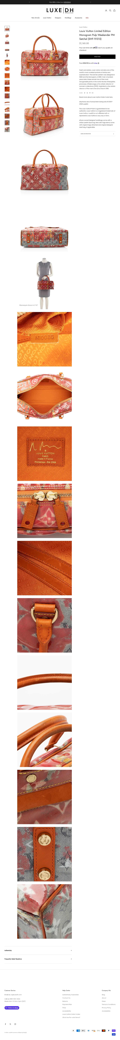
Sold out (97, 57)
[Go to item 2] (7, 35)
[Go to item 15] (7, 122)
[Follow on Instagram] (15, 1024)
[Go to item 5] (7, 55)
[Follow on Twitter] (10, 1024)
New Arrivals (35, 18)
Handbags (68, 18)
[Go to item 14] (7, 116)
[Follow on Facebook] (5, 1024)
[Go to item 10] (7, 89)
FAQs (64, 1008)
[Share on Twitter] (87, 93)
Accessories (78, 18)
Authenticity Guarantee (70, 995)
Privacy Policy (106, 1008)
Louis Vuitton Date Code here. (102, 97)
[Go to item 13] (7, 109)
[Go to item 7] (7, 69)
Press (104, 1001)
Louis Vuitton (47, 18)
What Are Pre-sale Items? (71, 1017)
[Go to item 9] (7, 82)
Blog (103, 995)
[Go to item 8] (7, 75)
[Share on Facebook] (84, 93)
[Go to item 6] (7, 62)
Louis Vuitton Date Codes (71, 1014)
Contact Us (66, 998)
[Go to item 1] (7, 28)
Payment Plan (67, 1004)
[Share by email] (92, 93)
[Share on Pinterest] (90, 93)
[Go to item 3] (7, 42)
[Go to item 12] (7, 102)
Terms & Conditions (109, 1004)
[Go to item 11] (7, 96)
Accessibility (66, 1011)
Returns (65, 1001)
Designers (58, 18)
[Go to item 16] (7, 129)
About (104, 998)
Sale (87, 18)
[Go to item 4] (7, 48)
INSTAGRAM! (67, 2)
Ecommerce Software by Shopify (19, 1032)
